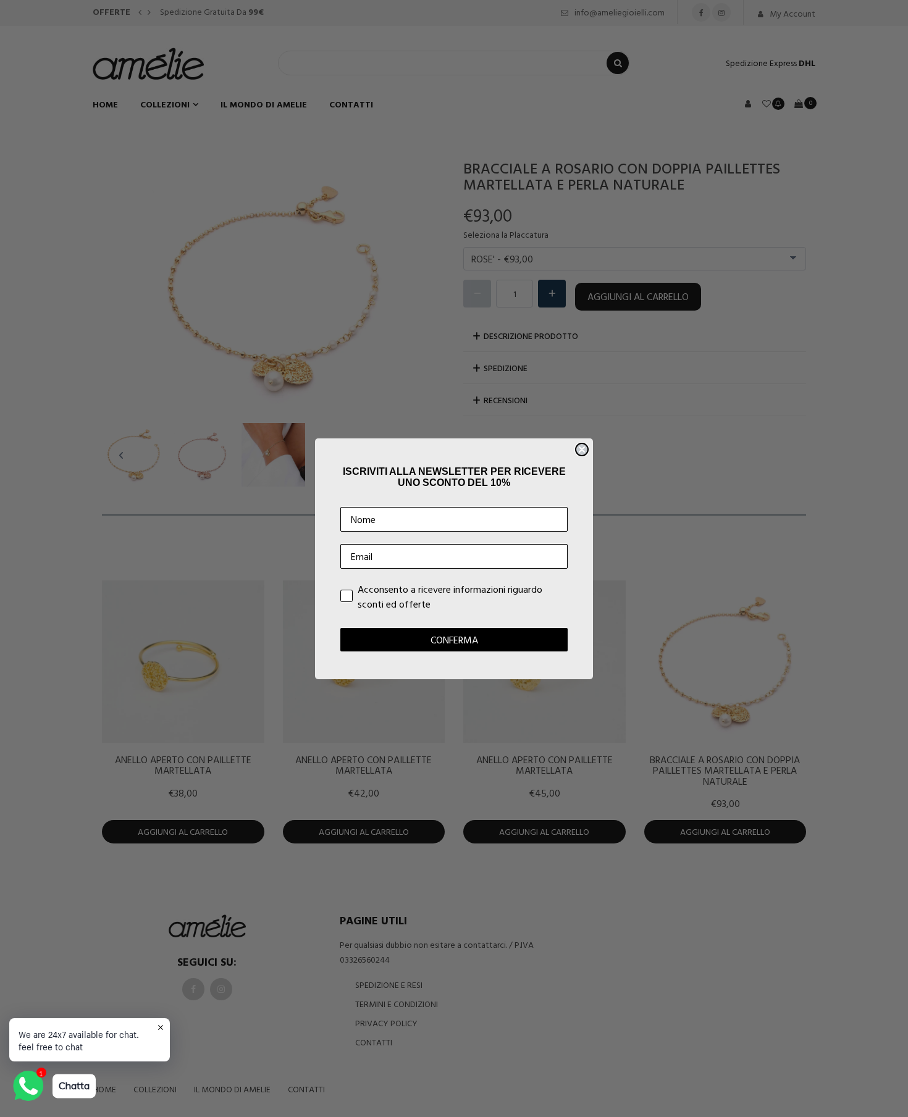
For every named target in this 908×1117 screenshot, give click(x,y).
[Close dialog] (582, 449)
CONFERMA (454, 639)
